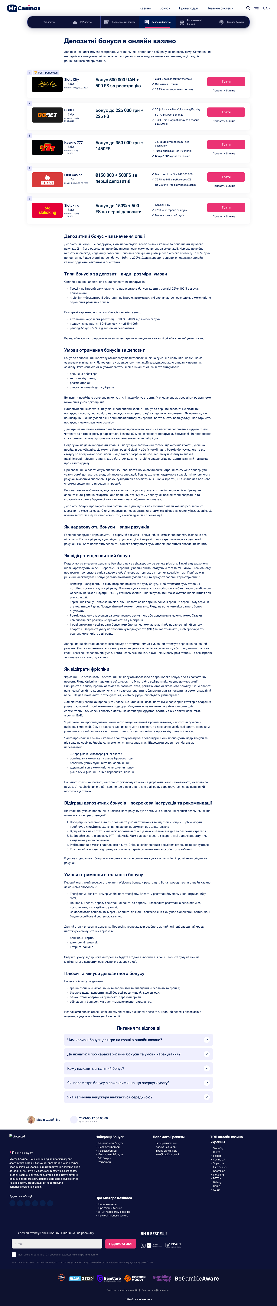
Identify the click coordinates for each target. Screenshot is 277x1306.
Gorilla (216, 1185)
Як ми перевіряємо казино (114, 1211)
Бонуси (165, 8)
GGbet (216, 1151)
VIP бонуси (86, 22)
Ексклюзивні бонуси (194, 22)
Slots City (71, 79)
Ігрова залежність (166, 1150)
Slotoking (71, 205)
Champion (219, 1170)
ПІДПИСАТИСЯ (120, 1244)
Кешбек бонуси (235, 22)
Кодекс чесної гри (166, 1146)
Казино (145, 8)
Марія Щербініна (48, 1119)
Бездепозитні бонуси (123, 22)
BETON (217, 1178)
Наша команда (107, 1204)
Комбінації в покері (167, 1154)
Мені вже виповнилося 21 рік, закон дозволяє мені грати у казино (58, 1254)
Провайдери (188, 8)
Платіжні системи (220, 8)
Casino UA (219, 1159)
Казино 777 (73, 142)
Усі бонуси (49, 22)
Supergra (218, 1163)
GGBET (69, 110)
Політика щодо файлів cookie (122, 1290)
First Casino (73, 175)
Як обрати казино (166, 1143)
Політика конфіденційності (156, 1290)
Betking (217, 1182)
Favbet (217, 1155)
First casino (219, 1167)
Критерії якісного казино (113, 1215)
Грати (226, 81)
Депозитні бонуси (161, 22)
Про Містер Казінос (110, 1207)
